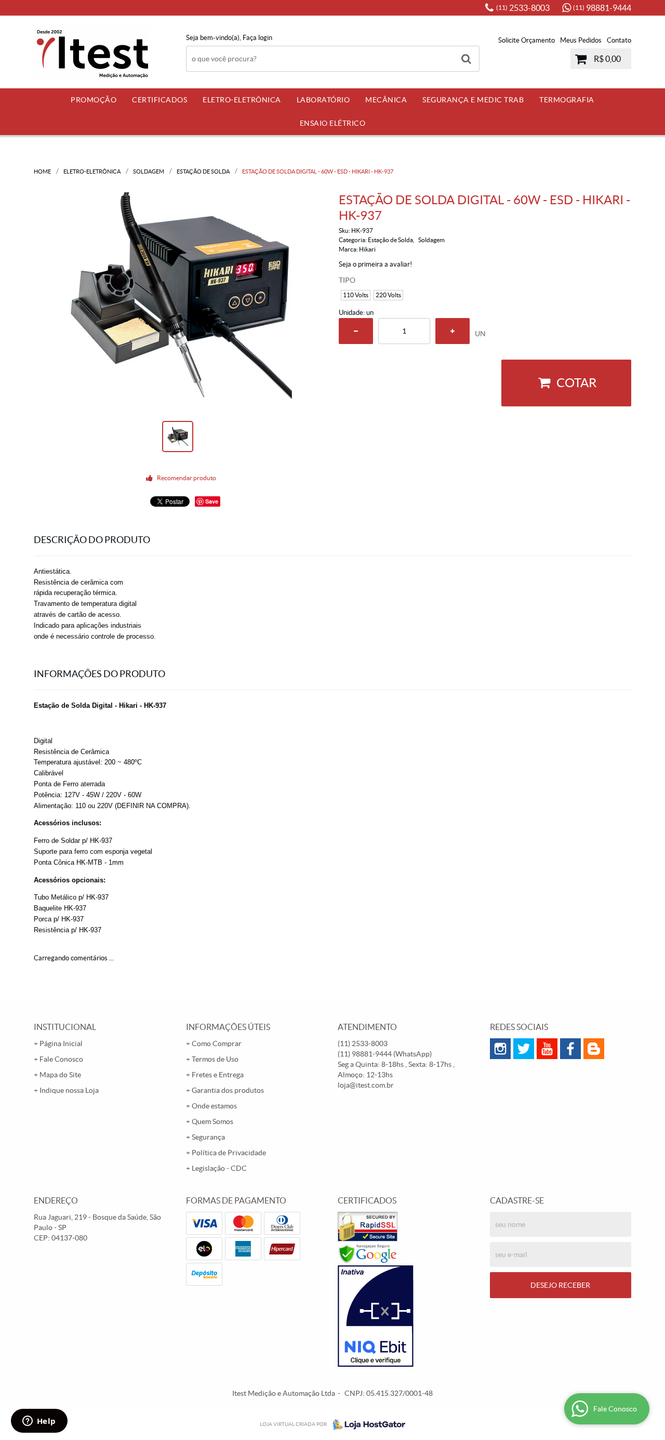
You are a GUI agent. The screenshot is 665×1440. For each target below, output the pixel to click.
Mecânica (386, 100)
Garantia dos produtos (228, 1090)
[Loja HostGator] (366, 1424)
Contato (619, 40)
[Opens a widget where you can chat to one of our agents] (39, 1422)
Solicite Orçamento (526, 40)
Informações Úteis (228, 1027)
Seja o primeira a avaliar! (375, 264)
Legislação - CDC (219, 1168)
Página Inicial (61, 1043)
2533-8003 (523, 7)
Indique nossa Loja (69, 1090)
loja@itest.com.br (366, 1085)
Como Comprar (217, 1043)
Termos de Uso (215, 1059)
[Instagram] (500, 1048)
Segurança (208, 1137)
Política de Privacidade (229, 1152)
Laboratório (323, 100)
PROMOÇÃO (93, 100)
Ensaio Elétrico (333, 123)
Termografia (566, 100)
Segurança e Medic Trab (473, 100)
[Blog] (593, 1048)
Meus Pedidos (581, 40)
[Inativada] (409, 1316)
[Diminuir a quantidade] (356, 331)
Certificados (159, 100)
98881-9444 (602, 7)
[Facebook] (570, 1048)
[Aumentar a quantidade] (452, 331)
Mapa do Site (60, 1075)
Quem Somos (212, 1121)
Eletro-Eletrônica (242, 100)
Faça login (257, 38)
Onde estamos (214, 1106)
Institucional (65, 1027)
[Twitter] (523, 1048)
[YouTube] (547, 1048)
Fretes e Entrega (218, 1075)
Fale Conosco (61, 1059)
